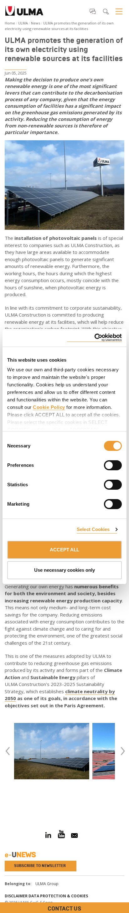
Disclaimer (16, 896)
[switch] (105, 464)
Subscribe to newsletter (40, 866)
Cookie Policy (49, 407)
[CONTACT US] (4, 803)
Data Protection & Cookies (58, 896)
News (35, 23)
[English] (24, 12)
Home (10, 23)
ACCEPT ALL (64, 549)
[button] (93, 11)
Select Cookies (93, 529)
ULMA (23, 23)
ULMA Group (47, 883)
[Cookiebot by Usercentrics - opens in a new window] (94, 337)
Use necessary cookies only (64, 570)
